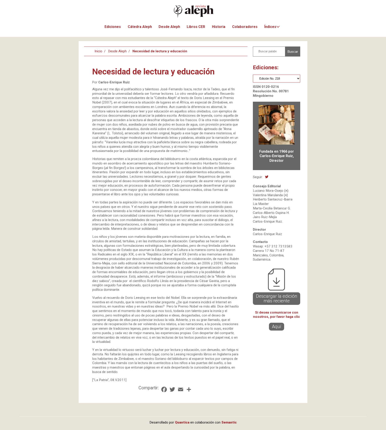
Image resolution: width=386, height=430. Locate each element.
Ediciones (113, 27)
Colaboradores (245, 27)
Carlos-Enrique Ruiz (114, 82)
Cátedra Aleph (140, 27)
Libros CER (196, 27)
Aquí (276, 326)
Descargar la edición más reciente (276, 298)
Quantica (182, 422)
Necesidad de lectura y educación (159, 51)
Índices (270, 27)
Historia (218, 27)
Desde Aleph (169, 27)
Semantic (229, 422)
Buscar (292, 51)
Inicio (98, 51)
